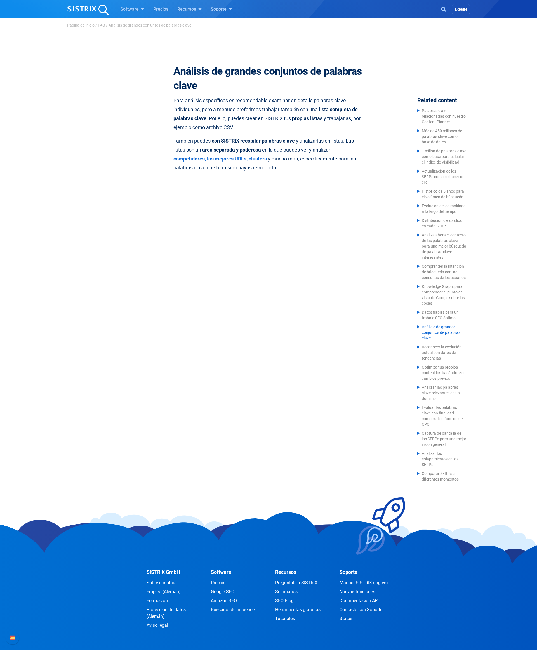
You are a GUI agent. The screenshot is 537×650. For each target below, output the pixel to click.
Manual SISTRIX (364, 582)
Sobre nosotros (161, 582)
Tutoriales (285, 618)
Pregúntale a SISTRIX (296, 582)
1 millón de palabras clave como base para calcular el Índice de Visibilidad (444, 156)
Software (130, 9)
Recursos (187, 9)
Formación (157, 600)
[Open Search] (443, 8)
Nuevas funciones (357, 591)
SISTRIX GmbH (163, 572)
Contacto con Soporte (361, 609)
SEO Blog (284, 600)
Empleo (164, 591)
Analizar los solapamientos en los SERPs (440, 459)
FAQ (101, 25)
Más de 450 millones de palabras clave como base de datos (442, 136)
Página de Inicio (81, 25)
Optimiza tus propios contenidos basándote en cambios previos (444, 373)
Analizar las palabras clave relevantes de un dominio (441, 393)
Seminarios (286, 591)
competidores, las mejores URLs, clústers (220, 159)
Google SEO (222, 591)
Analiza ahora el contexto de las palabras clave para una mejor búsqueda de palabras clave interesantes (444, 246)
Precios (160, 9)
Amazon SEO (224, 600)
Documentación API (359, 600)
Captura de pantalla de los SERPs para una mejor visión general (444, 439)
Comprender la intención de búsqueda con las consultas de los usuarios (444, 272)
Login (461, 9)
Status (346, 618)
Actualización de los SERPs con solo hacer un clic (443, 177)
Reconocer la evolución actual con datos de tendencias (441, 352)
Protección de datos (166, 613)
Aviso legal (157, 625)
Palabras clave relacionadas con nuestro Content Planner (444, 116)
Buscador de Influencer (233, 609)
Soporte (219, 9)
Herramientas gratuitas (298, 609)
